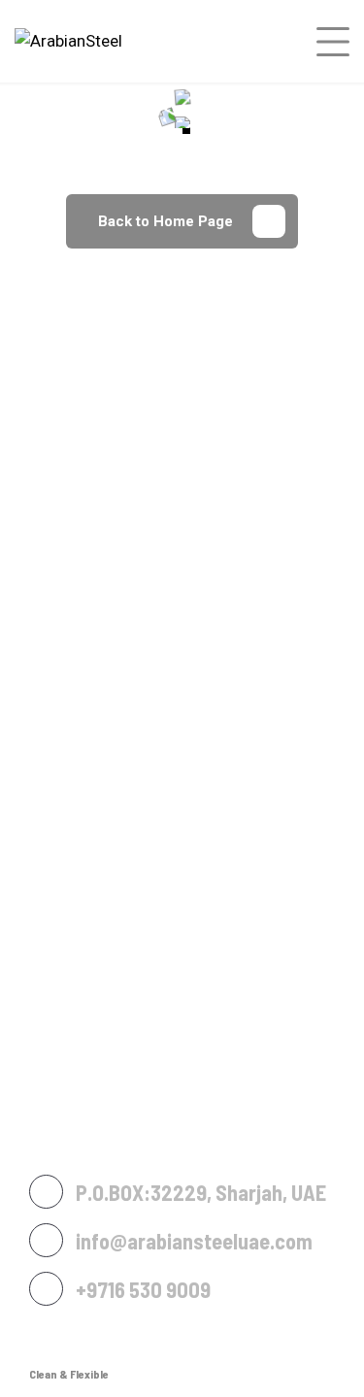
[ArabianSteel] (68, 40)
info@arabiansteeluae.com (194, 1240)
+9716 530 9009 (143, 1289)
